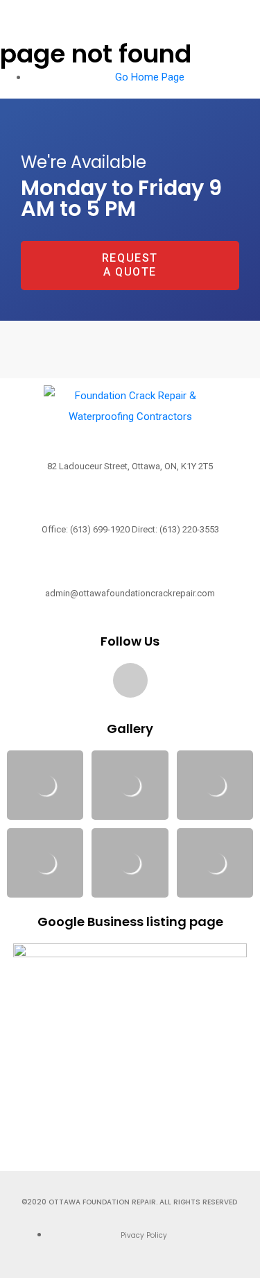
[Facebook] (130, 680)
